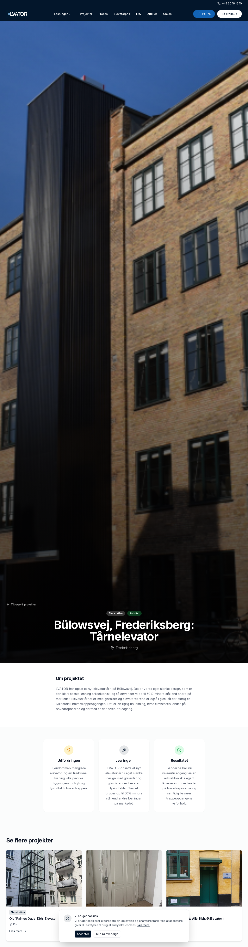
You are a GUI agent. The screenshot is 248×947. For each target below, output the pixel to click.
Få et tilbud (229, 13)
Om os (167, 13)
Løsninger (61, 13)
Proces (103, 13)
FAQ (138, 13)
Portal (206, 14)
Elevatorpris (122, 13)
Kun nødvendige (107, 934)
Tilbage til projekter (23, 604)
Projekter (86, 13)
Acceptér (83, 934)
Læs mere (143, 925)
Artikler (152, 13)
